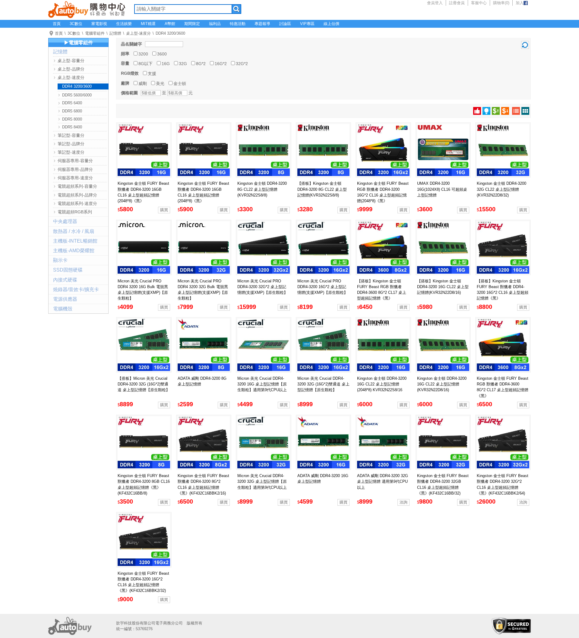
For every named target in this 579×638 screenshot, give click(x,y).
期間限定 (192, 23)
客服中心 (479, 3)
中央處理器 (65, 221)
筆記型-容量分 (71, 135)
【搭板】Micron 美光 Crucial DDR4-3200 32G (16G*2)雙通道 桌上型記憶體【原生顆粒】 (144, 384)
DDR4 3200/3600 (170, 33)
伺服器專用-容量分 (75, 160)
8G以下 (145, 63)
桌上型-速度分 (138, 33)
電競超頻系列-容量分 (77, 186)
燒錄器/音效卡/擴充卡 (76, 289)
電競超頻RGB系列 (75, 211)
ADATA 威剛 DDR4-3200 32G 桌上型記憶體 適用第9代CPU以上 (382, 481)
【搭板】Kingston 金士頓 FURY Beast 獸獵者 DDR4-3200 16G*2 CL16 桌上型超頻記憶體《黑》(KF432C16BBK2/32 (502, 292)
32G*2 (242, 63)
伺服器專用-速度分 (75, 177)
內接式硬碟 (65, 279)
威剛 (142, 83)
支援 (152, 73)
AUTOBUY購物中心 (86, 9)
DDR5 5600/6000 (77, 95)
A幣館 (170, 23)
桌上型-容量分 (71, 60)
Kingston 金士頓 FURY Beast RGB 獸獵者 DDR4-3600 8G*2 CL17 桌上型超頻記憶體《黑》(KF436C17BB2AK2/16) (502, 390)
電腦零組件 (95, 33)
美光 (160, 83)
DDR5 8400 (72, 127)
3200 (143, 54)
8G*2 (201, 63)
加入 (520, 3)
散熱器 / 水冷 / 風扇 (73, 231)
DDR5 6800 (72, 111)
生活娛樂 (124, 23)
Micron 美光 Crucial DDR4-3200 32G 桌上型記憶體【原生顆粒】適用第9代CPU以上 (262, 481)
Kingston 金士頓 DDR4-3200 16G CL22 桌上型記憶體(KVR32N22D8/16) (442, 384)
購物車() (501, 3)
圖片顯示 (525, 111)
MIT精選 (148, 23)
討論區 (285, 23)
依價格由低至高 (496, 111)
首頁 (57, 23)
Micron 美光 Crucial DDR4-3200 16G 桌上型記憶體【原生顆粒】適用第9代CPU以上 (262, 384)
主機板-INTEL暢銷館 (75, 241)
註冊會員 (457, 3)
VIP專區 (307, 23)
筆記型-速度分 (71, 152)
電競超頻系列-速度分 (77, 203)
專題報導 (262, 23)
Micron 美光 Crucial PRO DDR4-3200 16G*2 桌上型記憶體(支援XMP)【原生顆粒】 (322, 287)
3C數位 (76, 23)
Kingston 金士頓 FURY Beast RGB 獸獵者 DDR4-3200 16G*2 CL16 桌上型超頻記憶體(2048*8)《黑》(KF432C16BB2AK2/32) (383, 195)
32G (183, 63)
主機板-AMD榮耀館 (73, 250)
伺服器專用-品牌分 (75, 169)
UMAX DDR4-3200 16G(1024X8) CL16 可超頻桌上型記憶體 (442, 189)
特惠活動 (237, 23)
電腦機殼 (62, 308)
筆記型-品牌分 (71, 143)
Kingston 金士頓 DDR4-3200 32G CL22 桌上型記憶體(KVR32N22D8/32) (501, 189)
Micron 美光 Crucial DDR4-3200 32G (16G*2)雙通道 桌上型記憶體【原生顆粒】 (323, 384)
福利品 (215, 23)
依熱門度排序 (477, 111)
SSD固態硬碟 (68, 269)
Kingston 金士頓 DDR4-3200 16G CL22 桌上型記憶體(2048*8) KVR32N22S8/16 (382, 384)
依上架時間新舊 (486, 111)
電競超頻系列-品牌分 (77, 195)
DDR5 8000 (72, 119)
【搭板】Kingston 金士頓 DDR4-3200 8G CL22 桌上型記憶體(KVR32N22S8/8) (322, 189)
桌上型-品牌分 (71, 69)
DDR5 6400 (72, 103)
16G (166, 63)
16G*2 (221, 63)
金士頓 (179, 83)
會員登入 (435, 3)
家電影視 (99, 23)
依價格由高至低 (505, 111)
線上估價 (331, 23)
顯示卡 (60, 260)
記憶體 (115, 33)
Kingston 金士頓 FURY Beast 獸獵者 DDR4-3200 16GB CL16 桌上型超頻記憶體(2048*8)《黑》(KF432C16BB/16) (143, 195)
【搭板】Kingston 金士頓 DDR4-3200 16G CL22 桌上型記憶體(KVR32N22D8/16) (443, 287)
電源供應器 (65, 299)
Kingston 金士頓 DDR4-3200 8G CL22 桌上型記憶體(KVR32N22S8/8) (262, 189)
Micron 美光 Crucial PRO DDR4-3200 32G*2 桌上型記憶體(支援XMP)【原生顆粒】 (262, 287)
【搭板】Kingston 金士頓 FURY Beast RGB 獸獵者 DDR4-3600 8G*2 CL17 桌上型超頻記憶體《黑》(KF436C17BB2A (381, 292)
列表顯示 (516, 111)
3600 (162, 54)
